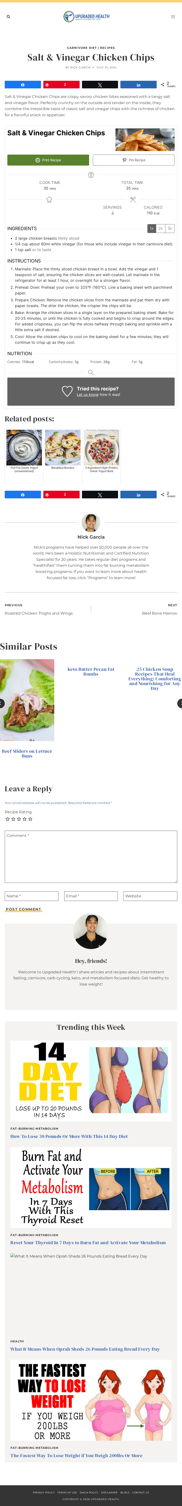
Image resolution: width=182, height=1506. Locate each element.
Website (133, 896)
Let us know (88, 394)
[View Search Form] (8, 16)
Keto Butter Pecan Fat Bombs (91, 671)
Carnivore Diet (82, 48)
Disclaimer (109, 1492)
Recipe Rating (18, 812)
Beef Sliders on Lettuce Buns (27, 753)
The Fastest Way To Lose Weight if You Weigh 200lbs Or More (76, 1455)
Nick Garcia (80, 67)
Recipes (107, 48)
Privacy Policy (44, 1492)
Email (72, 896)
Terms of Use (67, 1492)
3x (170, 228)
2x (161, 228)
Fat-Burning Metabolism (34, 1128)
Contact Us (140, 1492)
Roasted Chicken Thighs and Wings (39, 609)
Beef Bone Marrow (159, 609)
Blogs (125, 1492)
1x (152, 228)
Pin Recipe (136, 160)
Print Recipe (51, 160)
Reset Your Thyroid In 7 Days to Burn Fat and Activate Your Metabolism (88, 1242)
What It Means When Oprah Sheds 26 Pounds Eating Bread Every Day (85, 1349)
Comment (18, 835)
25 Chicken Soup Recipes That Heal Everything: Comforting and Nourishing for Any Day (154, 679)
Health (17, 1341)
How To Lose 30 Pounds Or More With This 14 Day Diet (69, 1136)
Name (14, 896)
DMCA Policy (89, 1492)
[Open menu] (172, 16)
